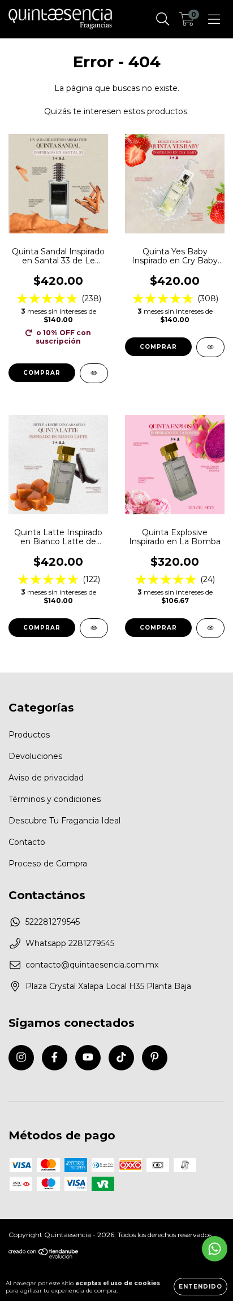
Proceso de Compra (47, 863)
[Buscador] (163, 19)
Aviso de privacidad (46, 778)
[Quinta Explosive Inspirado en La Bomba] (210, 628)
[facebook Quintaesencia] (54, 1057)
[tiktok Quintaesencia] (121, 1057)
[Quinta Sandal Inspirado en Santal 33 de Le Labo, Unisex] (94, 373)
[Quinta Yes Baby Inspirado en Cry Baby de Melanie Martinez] (210, 347)
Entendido (200, 1286)
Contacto (26, 842)
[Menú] (214, 19)
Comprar (42, 372)
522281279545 (52, 922)
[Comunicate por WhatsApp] (214, 1248)
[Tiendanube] (43, 1256)
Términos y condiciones (54, 799)
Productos (29, 735)
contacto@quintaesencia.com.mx (91, 965)
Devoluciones (35, 756)
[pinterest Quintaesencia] (154, 1057)
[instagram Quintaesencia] (21, 1057)
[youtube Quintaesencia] (88, 1057)
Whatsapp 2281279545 (69, 943)
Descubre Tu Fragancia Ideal (64, 821)
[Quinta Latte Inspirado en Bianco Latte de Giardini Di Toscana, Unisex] (94, 628)
